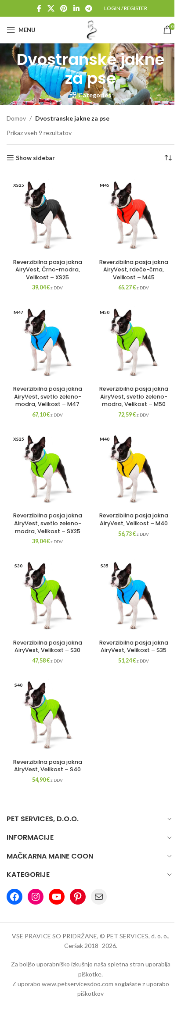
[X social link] (50, 8)
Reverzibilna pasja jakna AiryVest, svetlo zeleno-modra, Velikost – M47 (47, 396)
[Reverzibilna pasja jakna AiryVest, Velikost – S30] (47, 594)
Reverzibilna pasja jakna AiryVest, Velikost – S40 (47, 765)
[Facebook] (14, 897)
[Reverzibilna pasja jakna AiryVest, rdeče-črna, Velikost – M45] (133, 214)
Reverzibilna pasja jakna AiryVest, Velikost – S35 (133, 646)
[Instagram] (35, 897)
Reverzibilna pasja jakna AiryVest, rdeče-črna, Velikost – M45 (133, 269)
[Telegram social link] (88, 8)
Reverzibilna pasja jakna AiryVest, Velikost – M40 (133, 519)
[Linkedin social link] (76, 8)
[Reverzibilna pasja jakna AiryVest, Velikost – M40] (133, 468)
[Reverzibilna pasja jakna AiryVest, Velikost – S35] (133, 594)
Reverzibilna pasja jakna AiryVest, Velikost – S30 (47, 646)
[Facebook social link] (39, 8)
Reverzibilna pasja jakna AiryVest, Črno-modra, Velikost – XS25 (47, 269)
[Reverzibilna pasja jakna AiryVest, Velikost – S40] (47, 714)
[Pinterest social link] (64, 8)
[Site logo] (90, 29)
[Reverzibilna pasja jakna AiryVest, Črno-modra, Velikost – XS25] (47, 214)
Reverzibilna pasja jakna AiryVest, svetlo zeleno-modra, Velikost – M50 (133, 396)
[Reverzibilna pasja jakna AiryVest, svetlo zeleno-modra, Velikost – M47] (47, 341)
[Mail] (99, 897)
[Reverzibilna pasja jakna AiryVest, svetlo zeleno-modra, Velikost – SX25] (47, 468)
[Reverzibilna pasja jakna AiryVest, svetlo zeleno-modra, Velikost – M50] (133, 341)
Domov (16, 118)
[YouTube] (57, 897)
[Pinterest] (78, 897)
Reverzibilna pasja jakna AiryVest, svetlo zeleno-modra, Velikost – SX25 (47, 523)
